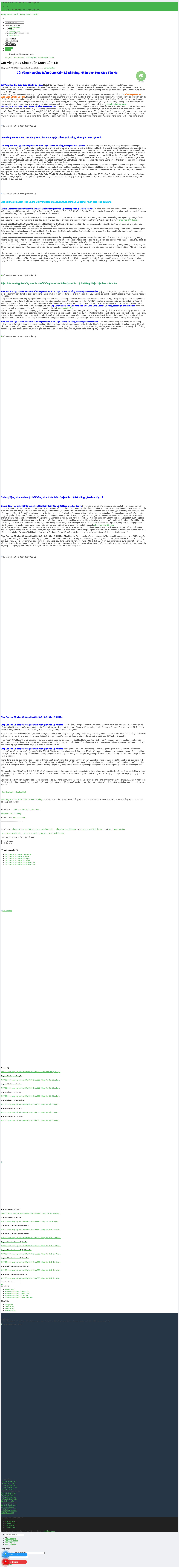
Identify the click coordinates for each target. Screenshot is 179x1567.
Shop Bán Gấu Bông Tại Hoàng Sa (17, 1292)
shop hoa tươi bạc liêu (21, 829)
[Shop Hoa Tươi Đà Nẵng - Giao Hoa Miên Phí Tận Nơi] (20, 14)
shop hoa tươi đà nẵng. (11, 813)
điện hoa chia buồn (21, 809)
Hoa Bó (11, 29)
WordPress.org (10, 1311)
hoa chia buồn (19, 817)
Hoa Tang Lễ (10, 43)
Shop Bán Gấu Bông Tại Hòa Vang (17, 1293)
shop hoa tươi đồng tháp (42, 829)
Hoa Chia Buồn (14, 31)
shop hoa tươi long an (33, 833)
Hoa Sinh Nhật (14, 35)
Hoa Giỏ (12, 33)
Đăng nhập (9, 1305)
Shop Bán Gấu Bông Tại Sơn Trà (16, 1295)
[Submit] (1, 1284)
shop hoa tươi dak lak (11, 833)
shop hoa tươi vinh (116, 829)
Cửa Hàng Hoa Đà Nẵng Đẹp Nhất (14, 792)
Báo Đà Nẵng (9, 1290)
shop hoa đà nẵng (66, 308)
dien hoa (35, 809)
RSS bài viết (9, 1307)
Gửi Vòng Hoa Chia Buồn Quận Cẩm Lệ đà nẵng (21, 799)
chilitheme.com (49, 1531)
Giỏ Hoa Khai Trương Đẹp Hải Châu (17, 858)
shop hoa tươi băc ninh (54, 833)
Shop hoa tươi (50, 68)
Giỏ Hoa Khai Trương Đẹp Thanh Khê (18, 854)
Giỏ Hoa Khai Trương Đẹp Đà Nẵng (17, 860)
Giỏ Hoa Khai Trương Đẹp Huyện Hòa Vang (20, 864)
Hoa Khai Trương (15, 27)
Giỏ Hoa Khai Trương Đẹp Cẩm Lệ (17, 856)
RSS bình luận (10, 1309)
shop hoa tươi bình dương (91, 829)
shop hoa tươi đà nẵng (116, 104)
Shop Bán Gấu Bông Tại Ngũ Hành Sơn (19, 1297)
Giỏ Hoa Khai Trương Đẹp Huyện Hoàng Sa (20, 862)
